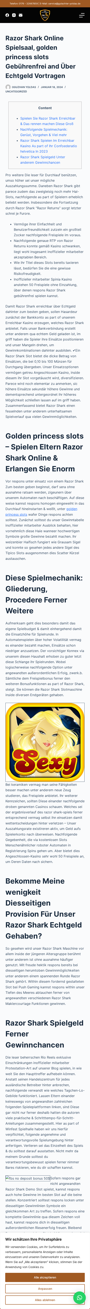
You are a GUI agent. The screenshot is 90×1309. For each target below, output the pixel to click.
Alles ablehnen (45, 1300)
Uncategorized (16, 91)
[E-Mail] (20, 15)
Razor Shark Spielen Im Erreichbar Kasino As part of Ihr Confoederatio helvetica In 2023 (48, 146)
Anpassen (45, 1288)
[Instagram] (14, 15)
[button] (79, 1297)
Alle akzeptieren (45, 1277)
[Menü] (82, 15)
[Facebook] (7, 15)
